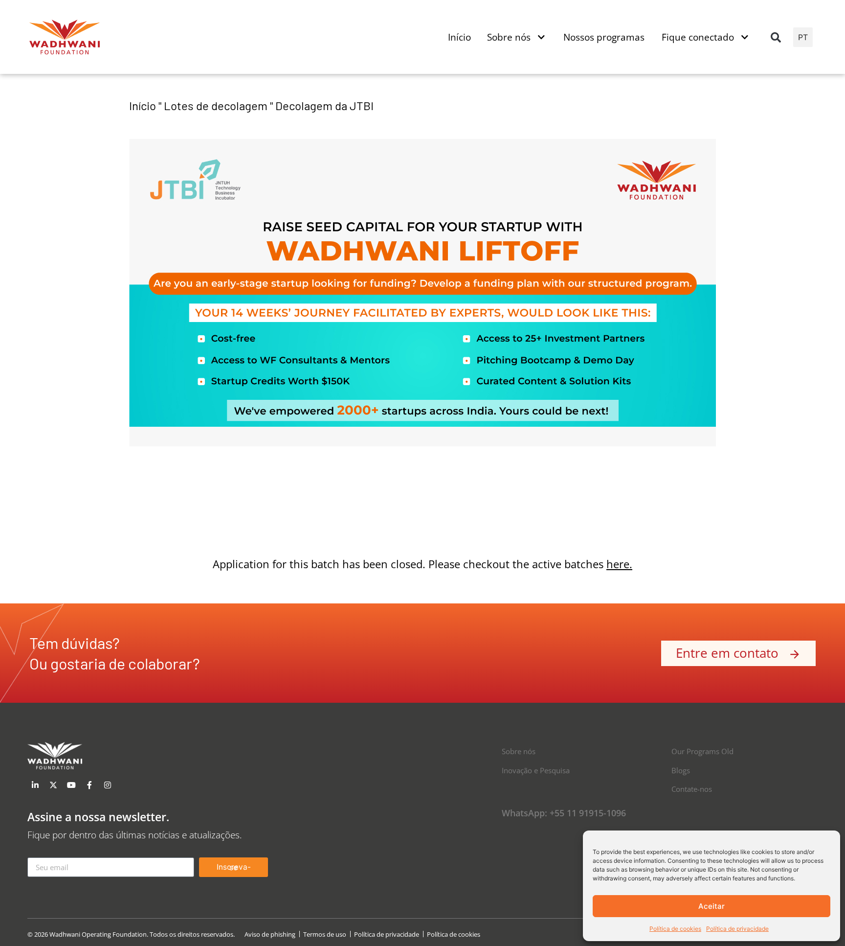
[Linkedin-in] (35, 785)
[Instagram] (107, 785)
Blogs (680, 770)
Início (142, 105)
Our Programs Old (702, 751)
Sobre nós (518, 751)
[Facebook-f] (89, 785)
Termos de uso (324, 934)
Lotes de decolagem (215, 105)
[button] (776, 37)
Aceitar (711, 906)
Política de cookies (675, 928)
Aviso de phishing (270, 934)
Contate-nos (691, 789)
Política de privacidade (737, 928)
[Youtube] (71, 785)
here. (619, 564)
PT (803, 37)
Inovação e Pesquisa (536, 770)
